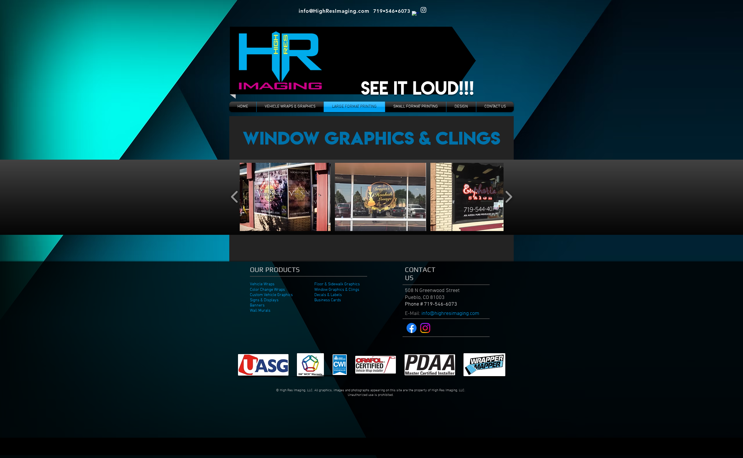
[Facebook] (411, 328)
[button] (285, 197)
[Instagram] (425, 328)
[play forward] (508, 196)
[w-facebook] (415, 15)
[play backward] (234, 196)
